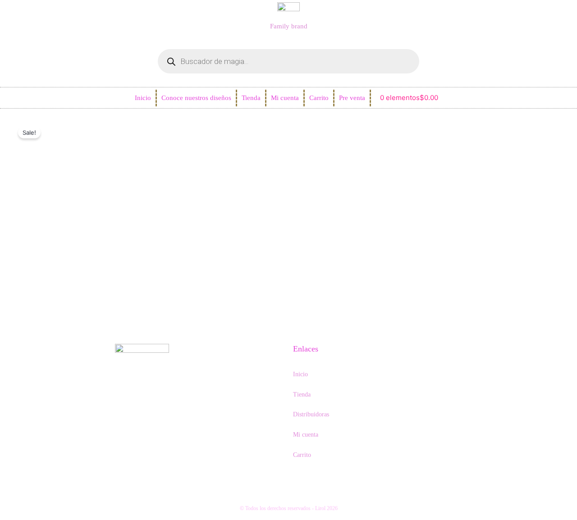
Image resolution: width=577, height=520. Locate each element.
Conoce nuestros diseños (196, 97)
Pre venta (352, 97)
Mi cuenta (285, 97)
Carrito (319, 97)
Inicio (143, 97)
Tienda (251, 97)
